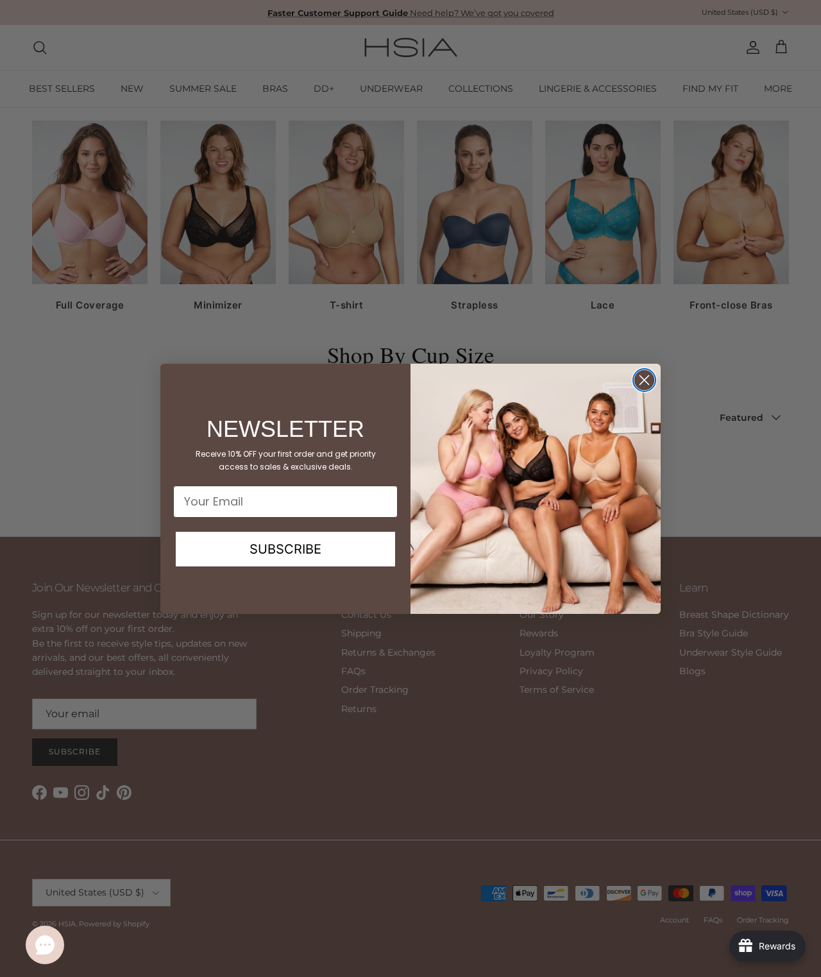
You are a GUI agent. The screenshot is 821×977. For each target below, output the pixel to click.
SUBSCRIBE (285, 549)
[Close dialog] (644, 380)
